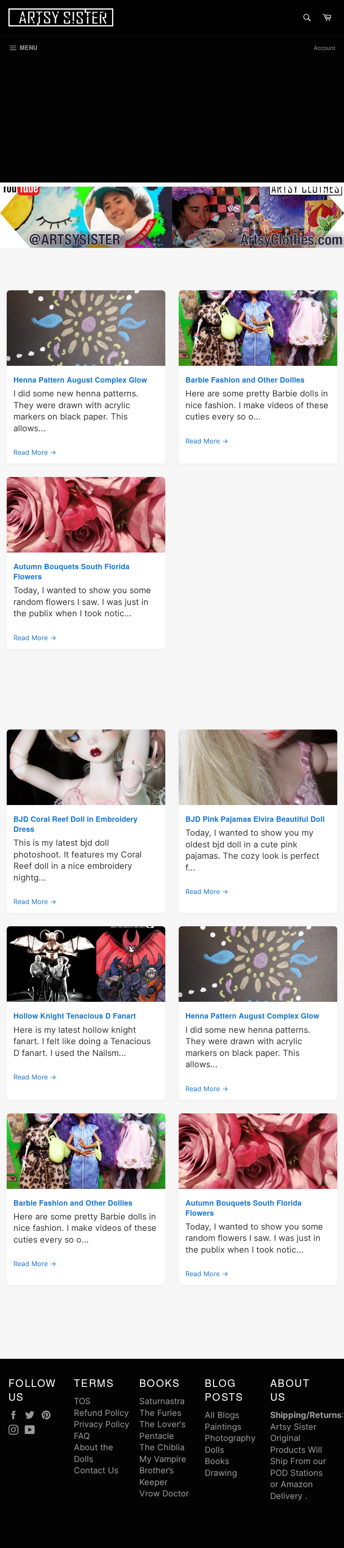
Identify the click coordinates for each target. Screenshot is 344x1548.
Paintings (223, 1427)
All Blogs (222, 1415)
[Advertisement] (172, 123)
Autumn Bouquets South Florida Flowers (71, 571)
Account (325, 47)
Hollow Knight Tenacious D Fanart (74, 1015)
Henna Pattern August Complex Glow (80, 379)
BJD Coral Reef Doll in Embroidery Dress (75, 823)
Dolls (214, 1450)
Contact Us (96, 1470)
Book (215, 1461)
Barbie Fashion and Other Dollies (245, 379)
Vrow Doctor (164, 1493)
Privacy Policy (101, 1424)
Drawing (221, 1473)
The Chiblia (162, 1447)
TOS (82, 1401)
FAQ (82, 1436)
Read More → (34, 452)
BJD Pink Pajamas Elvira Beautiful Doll (255, 818)
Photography (230, 1438)
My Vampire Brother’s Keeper (162, 1470)
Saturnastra (162, 1401)
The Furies (160, 1413)
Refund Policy (101, 1413)
